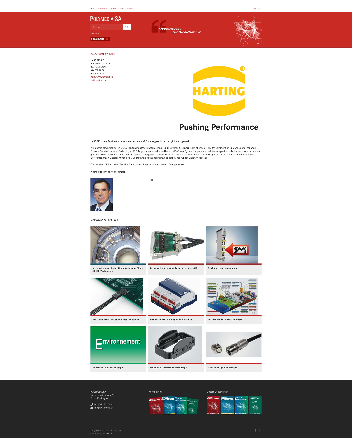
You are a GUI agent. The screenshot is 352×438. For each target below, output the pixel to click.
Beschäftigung (117, 9)
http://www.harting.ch (101, 76)
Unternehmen (103, 9)
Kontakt (129, 9)
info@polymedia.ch (103, 407)
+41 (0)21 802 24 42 (103, 404)
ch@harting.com (98, 80)
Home (92, 9)
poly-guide (94, 33)
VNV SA (109, 433)
